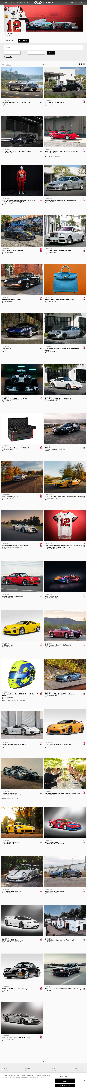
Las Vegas (9, 33)
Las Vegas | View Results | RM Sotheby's (43, 2)
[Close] (84, 1081)
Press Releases (56, 1072)
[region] (43, 1081)
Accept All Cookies (65, 1085)
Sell (28, 2)
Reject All (64, 1081)
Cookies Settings (79, 1070)
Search (51, 52)
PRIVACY (77, 1068)
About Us (6, 1070)
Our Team (6, 1072)
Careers (26, 1072)
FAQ (25, 1070)
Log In (80, 2)
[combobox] (12, 53)
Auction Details (10, 40)
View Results (23, 40)
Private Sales (20, 2)
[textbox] (12, 52)
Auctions (5, 2)
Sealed (12, 2)
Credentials (55, 1070)
